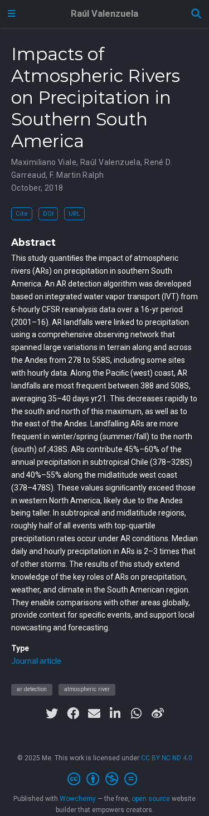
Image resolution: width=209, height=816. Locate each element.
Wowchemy (78, 799)
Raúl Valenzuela (104, 13)
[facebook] (73, 713)
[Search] (196, 14)
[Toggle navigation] (12, 14)
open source (151, 799)
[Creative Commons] (104, 779)
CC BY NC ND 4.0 (166, 758)
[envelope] (94, 713)
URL (74, 213)
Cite (22, 213)
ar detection (32, 689)
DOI (48, 213)
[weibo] (157, 713)
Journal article (36, 661)
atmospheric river (87, 689)
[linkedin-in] (115, 713)
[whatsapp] (136, 713)
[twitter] (51, 713)
